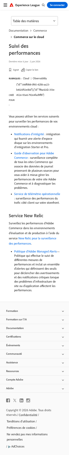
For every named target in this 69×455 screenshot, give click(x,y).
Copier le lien (32, 69)
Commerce (40, 30)
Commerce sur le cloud (29, 37)
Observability (40, 78)
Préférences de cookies (21, 428)
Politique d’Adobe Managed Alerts (35, 251)
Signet (16, 69)
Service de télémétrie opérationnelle (37, 194)
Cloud (26, 78)
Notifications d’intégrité (29, 134)
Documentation (18, 30)
